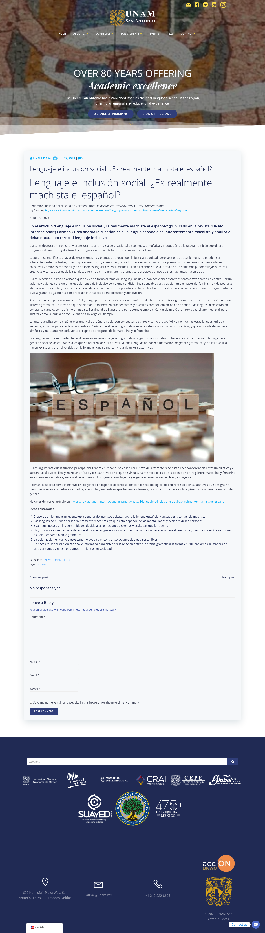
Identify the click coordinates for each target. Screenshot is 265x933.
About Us (79, 33)
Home (62, 33)
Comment (37, 617)
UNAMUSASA (42, 158)
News (170, 33)
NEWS (48, 560)
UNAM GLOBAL (63, 560)
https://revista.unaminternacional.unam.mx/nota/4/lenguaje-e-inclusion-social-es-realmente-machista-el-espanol (148, 501)
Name (35, 662)
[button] (205, 33)
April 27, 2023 (66, 158)
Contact (187, 33)
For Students (130, 33)
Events (154, 33)
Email (34, 675)
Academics (103, 33)
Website (35, 689)
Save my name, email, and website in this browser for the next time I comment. (86, 702)
